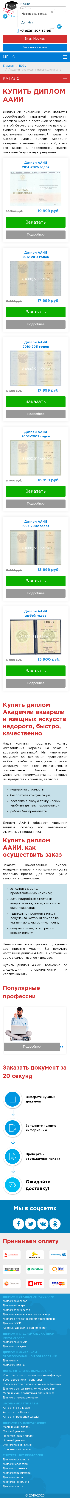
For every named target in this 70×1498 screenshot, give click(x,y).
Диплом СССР (12, 1323)
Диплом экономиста (16, 1482)
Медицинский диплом (16, 1427)
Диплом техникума (15, 1342)
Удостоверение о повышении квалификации (32, 1375)
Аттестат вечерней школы (21, 1417)
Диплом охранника (15, 1468)
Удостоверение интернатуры (22, 1380)
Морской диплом (14, 1431)
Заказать (36, 222)
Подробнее (36, 234)
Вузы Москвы (35, 38)
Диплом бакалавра (15, 1301)
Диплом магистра (14, 1306)
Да (23, 23)
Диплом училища (14, 1365)
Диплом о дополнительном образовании (29, 1389)
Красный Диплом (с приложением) (25, 1328)
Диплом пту (10, 1361)
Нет (30, 23)
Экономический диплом (18, 1445)
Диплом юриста (13, 1486)
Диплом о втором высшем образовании (29, 1319)
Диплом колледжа (15, 1346)
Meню (9, 57)
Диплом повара (13, 1477)
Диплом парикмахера (17, 1473)
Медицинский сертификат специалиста (29, 1393)
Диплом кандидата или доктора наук (27, 1314)
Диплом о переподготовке (20, 1398)
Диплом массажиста (16, 1460)
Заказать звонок (35, 47)
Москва (25, 4)
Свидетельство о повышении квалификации (32, 1384)
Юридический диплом (17, 1449)
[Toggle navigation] (65, 57)
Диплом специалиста (16, 1310)
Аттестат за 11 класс (16, 1412)
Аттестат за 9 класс (16, 1408)
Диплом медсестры (15, 1464)
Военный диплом (14, 1440)
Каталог (12, 78)
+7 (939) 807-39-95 (35, 31)
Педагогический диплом (18, 1436)
